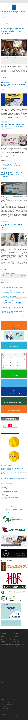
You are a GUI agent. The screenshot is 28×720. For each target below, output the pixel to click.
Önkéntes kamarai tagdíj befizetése (14, 328)
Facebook (3, 20)
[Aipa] (14, 541)
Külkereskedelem (17, 638)
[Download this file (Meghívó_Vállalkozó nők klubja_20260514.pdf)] (14, 163)
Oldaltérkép (3, 633)
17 (17, 316)
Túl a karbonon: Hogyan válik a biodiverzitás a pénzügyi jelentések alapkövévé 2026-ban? (12, 299)
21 (5, 318)
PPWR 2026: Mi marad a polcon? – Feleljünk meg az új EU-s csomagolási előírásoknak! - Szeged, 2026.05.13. (13, 84)
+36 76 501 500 (5, 706)
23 (10, 318)
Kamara (2, 636)
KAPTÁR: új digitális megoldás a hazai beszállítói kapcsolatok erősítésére (12, 308)
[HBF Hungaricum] (14, 581)
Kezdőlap (15, 642)
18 (20, 316)
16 (15, 316)
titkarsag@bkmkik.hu (6, 708)
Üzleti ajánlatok (17, 639)
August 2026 (14, 354)
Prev (7, 316)
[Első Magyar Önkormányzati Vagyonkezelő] (14, 592)
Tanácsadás (16, 636)
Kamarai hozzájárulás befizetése (14, 327)
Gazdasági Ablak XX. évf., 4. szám (9, 296)
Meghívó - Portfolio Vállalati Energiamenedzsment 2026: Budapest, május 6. (13, 312)
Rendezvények (16, 641)
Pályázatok (16, 633)
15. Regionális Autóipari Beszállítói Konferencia (13, 497)
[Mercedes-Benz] (14, 553)
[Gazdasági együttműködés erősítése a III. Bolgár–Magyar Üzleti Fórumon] (14, 188)
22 (7, 318)
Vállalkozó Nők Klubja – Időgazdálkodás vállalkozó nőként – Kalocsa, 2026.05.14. (12, 125)
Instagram (7, 20)
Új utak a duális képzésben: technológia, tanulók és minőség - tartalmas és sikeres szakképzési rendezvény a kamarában (13, 30)
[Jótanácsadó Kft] (14, 567)
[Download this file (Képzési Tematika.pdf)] (11, 275)
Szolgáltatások (4, 642)
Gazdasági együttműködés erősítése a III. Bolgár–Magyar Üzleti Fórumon (13, 173)
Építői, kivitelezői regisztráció (6, 639)
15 (12, 316)
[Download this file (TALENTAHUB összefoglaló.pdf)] (13, 271)
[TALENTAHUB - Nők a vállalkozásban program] (14, 239)
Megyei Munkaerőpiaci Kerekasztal (7, 644)
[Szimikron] (14, 530)
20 (2, 318)
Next (14, 318)
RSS (10, 20)
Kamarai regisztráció (5, 638)
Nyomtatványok (4, 646)
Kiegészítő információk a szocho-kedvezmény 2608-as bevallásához (13, 293)
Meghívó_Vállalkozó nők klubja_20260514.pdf (11, 165)
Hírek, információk (4, 635)
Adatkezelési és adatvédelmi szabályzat (19, 645)
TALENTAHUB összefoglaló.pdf (8, 273)
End (17, 318)
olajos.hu (17, 716)
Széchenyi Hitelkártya (18, 635)
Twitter (5, 20)
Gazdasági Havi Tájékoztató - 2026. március (11, 285)
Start (3, 316)
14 (9, 316)
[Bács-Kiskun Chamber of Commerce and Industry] (14, 6)
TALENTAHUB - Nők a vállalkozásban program (11, 224)
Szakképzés (3, 641)
